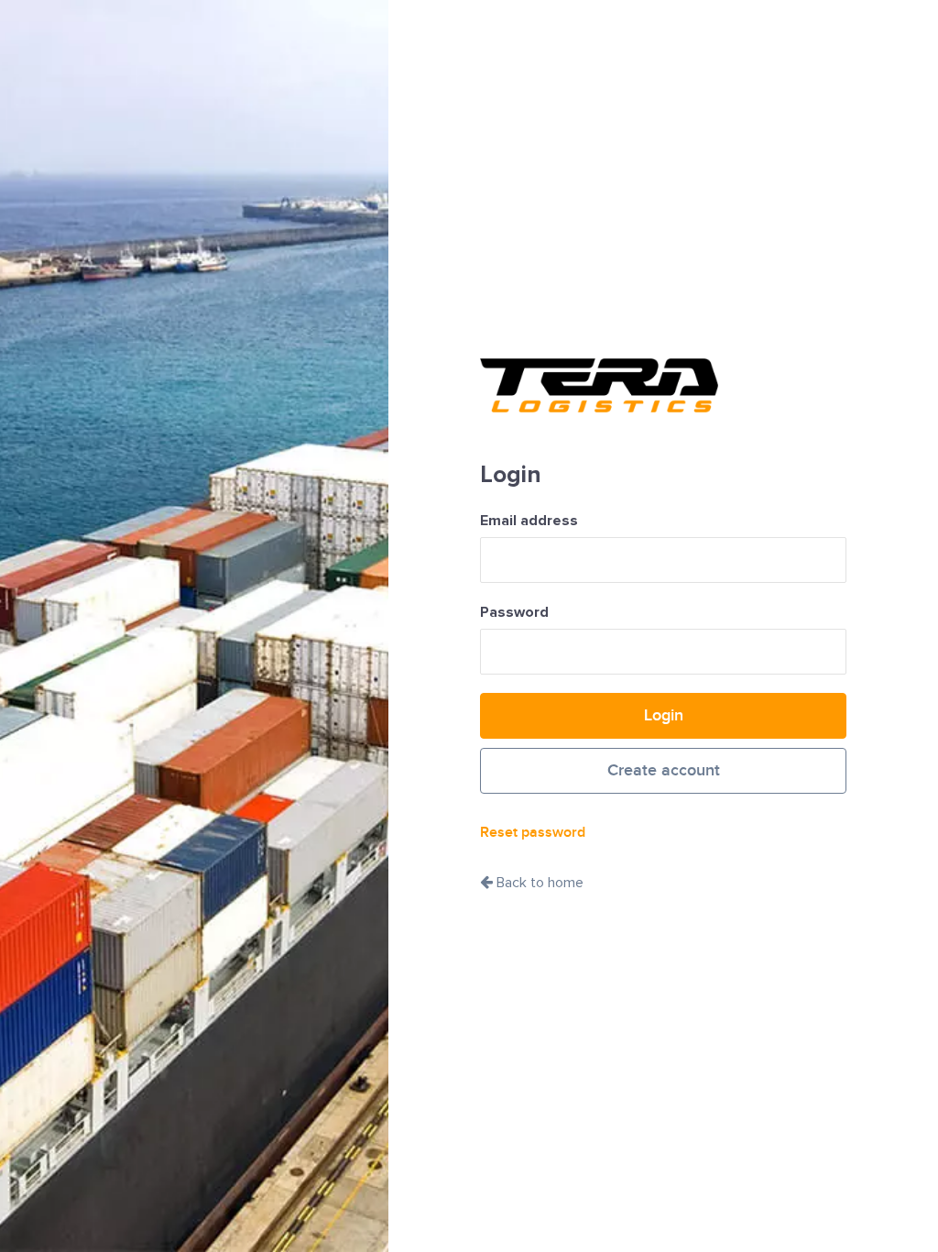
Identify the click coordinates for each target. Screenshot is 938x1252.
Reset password (532, 832)
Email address (529, 520)
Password (514, 612)
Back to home (538, 882)
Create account (663, 770)
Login (663, 715)
